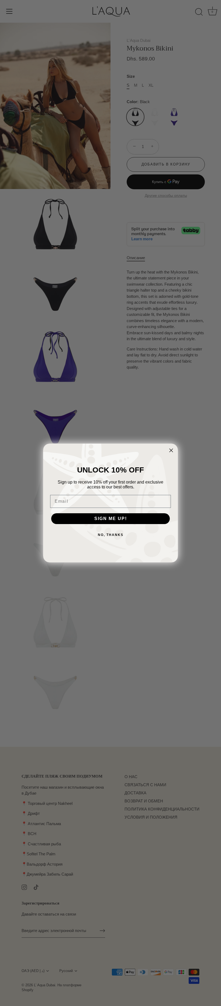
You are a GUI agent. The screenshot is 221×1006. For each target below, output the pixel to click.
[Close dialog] (171, 450)
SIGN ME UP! (110, 518)
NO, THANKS (110, 535)
